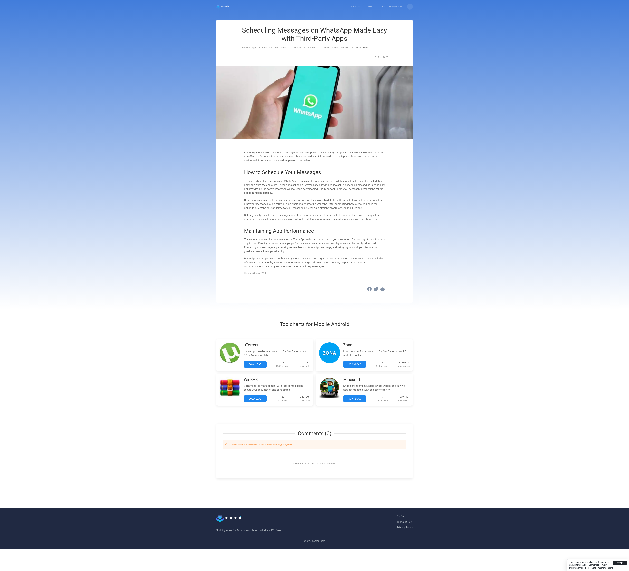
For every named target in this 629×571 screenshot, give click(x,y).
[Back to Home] (222, 6)
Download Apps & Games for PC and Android (263, 47)
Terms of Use (404, 521)
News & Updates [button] (390, 6)
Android (312, 47)
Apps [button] (354, 6)
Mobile (297, 47)
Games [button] (368, 6)
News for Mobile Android (336, 47)
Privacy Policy (405, 527)
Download (255, 364)
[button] (410, 7)
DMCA (400, 516)
